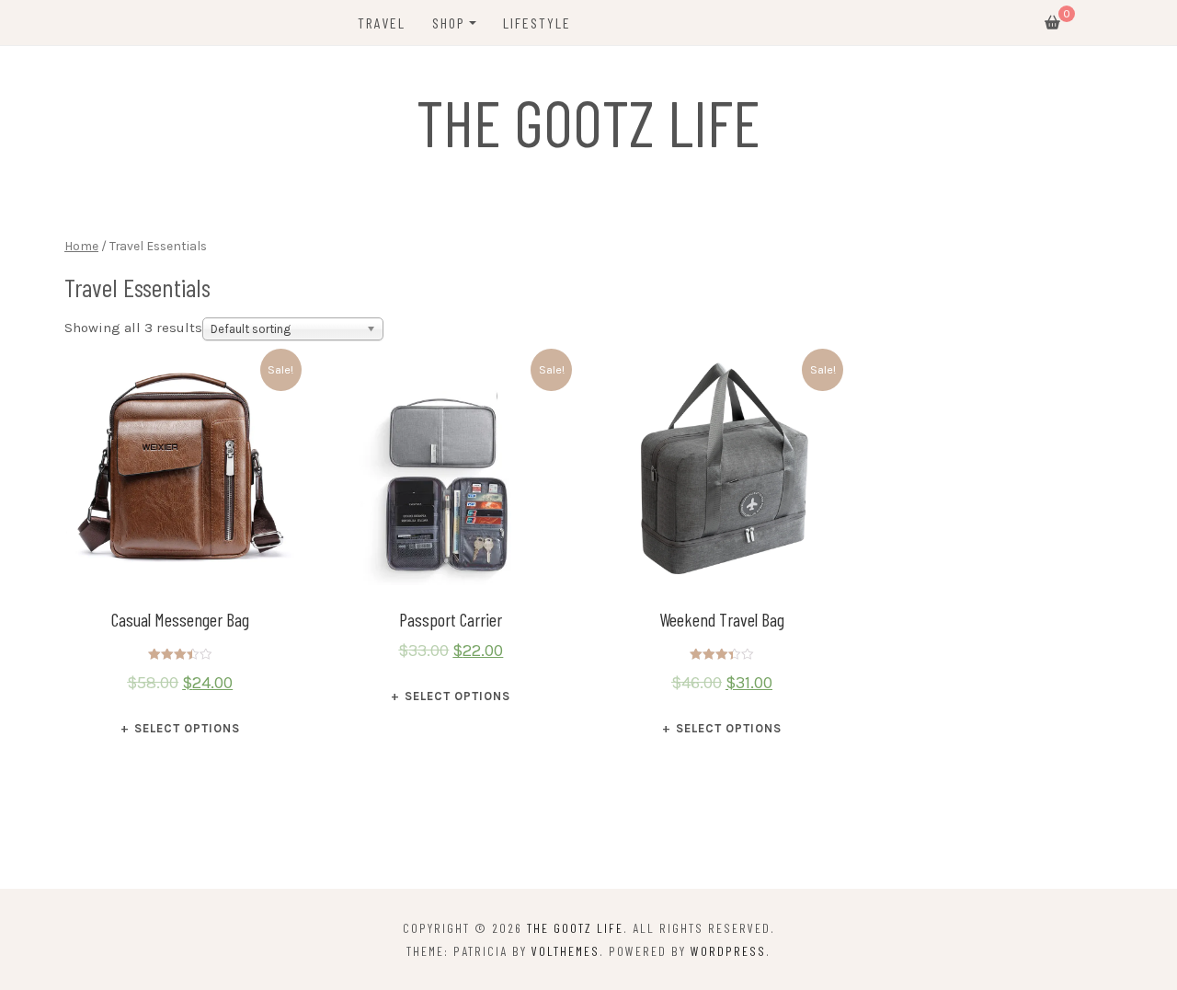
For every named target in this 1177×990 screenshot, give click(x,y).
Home (81, 245)
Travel (382, 22)
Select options (187, 728)
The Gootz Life (588, 121)
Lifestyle (537, 22)
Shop (448, 22)
